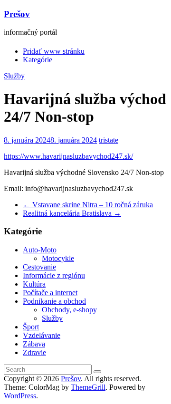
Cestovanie (39, 267)
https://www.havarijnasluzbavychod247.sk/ (68, 156)
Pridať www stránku (54, 51)
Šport (31, 327)
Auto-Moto (40, 250)
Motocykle (58, 258)
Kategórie (37, 60)
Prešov (17, 14)
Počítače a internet (50, 293)
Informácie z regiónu (54, 275)
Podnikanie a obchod (54, 301)
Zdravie (34, 352)
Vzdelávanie (41, 335)
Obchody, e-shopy (69, 310)
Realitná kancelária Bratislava (72, 213)
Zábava (34, 344)
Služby (14, 76)
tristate (108, 140)
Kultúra (34, 284)
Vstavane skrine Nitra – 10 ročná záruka (88, 205)
